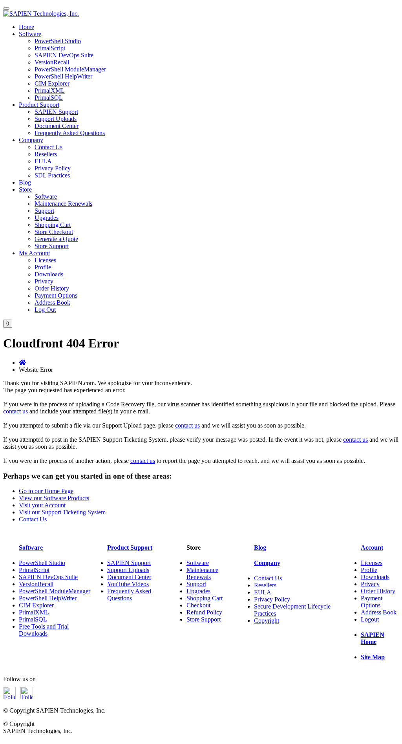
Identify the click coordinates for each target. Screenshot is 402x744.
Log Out (45, 309)
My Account (34, 253)
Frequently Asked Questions (70, 133)
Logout (370, 619)
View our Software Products (54, 498)
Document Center (57, 125)
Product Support (39, 104)
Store (25, 189)
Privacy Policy (53, 168)
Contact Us (48, 147)
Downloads (49, 274)
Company (31, 140)
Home (26, 27)
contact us (15, 411)
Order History (52, 288)
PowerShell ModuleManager (70, 69)
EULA (43, 161)
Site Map (373, 657)
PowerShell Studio (58, 41)
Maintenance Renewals (63, 203)
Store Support (52, 246)
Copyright (266, 620)
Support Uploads (56, 118)
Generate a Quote (56, 239)
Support (44, 210)
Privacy (44, 281)
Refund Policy (204, 612)
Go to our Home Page (46, 491)
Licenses (45, 260)
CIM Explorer (52, 83)
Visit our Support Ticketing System (62, 512)
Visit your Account (42, 505)
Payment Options (56, 295)
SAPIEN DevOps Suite (64, 55)
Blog (25, 182)
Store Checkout (54, 232)
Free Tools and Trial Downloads (44, 630)
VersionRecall (52, 62)
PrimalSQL (49, 97)
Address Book (52, 302)
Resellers (46, 154)
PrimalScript (50, 48)
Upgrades (46, 217)
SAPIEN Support (56, 111)
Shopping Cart (53, 224)
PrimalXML (50, 90)
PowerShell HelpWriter (63, 76)
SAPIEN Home (372, 638)
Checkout (198, 605)
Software (30, 34)
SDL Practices (52, 175)
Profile (43, 267)
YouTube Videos (128, 584)
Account (372, 547)
